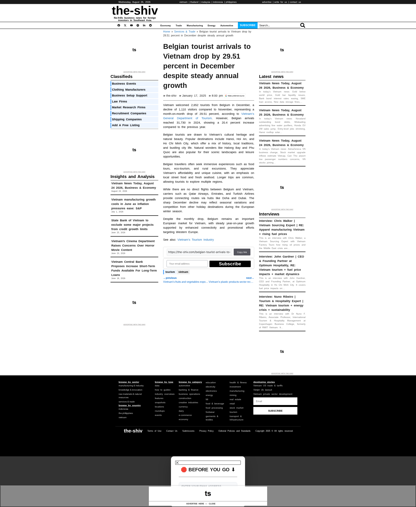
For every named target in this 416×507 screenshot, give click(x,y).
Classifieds (121, 76)
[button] (208, 462)
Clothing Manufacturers (128, 89)
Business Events (124, 83)
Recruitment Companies (129, 113)
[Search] (302, 25)
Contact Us (171, 431)
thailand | (195, 2)
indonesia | (219, 2)
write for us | (281, 2)
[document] (208, 481)
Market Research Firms (128, 107)
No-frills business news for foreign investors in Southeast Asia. (135, 19)
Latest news (271, 76)
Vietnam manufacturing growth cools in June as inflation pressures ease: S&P (133, 204)
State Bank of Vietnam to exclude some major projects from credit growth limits (132, 225)
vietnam (183, 272)
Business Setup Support (129, 95)
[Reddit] (150, 25)
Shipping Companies (127, 119)
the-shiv (135, 10)
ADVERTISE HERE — (196, 504)
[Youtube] (131, 25)
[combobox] (279, 25)
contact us (295, 2)
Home (166, 31)
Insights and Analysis (132, 176)
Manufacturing (195, 25)
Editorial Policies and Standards (235, 431)
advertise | (267, 2)
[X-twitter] (125, 25)
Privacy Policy (206, 431)
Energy (211, 25)
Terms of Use (154, 431)
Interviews (269, 214)
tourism (170, 272)
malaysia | (206, 2)
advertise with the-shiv (134, 72)
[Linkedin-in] (144, 25)
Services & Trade (184, 31)
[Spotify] (138, 25)
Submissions (188, 431)
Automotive (226, 25)
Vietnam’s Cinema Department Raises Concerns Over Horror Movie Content (133, 246)
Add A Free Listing (126, 125)
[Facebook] (119, 25)
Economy (165, 25)
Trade (179, 25)
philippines (231, 2)
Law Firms (119, 101)
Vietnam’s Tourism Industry (195, 239)
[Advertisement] (225, 12)
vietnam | (184, 2)
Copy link (242, 252)
